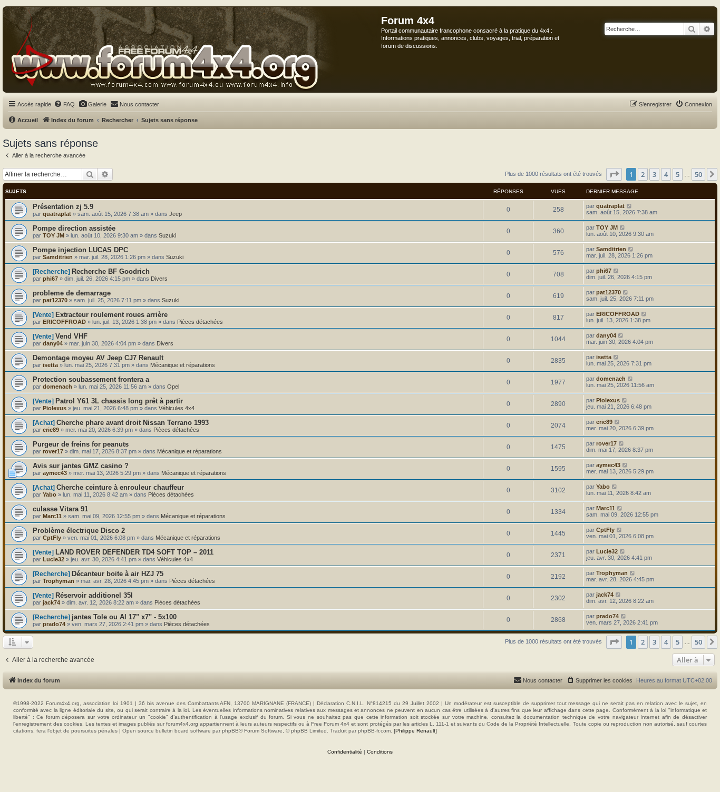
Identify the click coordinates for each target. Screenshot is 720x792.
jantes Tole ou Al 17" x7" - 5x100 (124, 617)
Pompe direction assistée (74, 228)
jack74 (51, 602)
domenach (57, 386)
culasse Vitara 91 (60, 509)
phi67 (50, 278)
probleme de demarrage (72, 293)
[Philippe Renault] (415, 731)
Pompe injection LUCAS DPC (80, 250)
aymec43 (55, 473)
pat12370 (55, 300)
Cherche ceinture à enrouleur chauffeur (120, 487)
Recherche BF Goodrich (111, 271)
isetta (50, 365)
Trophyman (58, 581)
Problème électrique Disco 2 (79, 530)
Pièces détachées (200, 322)
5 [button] (677, 174)
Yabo (49, 494)
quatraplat (57, 214)
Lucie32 (53, 559)
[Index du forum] (192, 49)
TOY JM (53, 235)
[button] (614, 174)
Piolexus (54, 408)
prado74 (54, 624)
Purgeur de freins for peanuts (81, 444)
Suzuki (167, 235)
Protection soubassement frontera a (91, 379)
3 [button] (654, 174)
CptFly (52, 537)
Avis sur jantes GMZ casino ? (81, 466)
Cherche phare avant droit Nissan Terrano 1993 (132, 423)
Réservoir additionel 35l (94, 595)
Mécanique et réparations (182, 365)
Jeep (175, 214)
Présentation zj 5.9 (63, 207)
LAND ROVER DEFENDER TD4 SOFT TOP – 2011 (134, 552)
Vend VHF (71, 336)
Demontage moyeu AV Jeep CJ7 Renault (98, 358)
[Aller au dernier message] (629, 206)
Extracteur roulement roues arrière (111, 315)
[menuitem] (64, 104)
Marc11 (52, 516)
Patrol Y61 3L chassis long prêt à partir (119, 401)
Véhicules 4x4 (176, 408)
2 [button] (643, 174)
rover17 (53, 451)
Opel (173, 386)
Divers (159, 278)
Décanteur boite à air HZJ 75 (117, 574)
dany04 (53, 343)
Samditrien (58, 257)
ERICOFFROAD (64, 322)
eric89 (51, 430)
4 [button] (666, 174)
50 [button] (698, 174)
